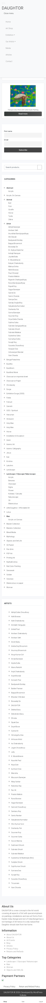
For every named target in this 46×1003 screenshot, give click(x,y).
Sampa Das (12, 299)
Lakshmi (9, 465)
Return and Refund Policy (29, 986)
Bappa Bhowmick (15, 243)
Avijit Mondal (16, 676)
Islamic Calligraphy (13, 449)
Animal (9, 200)
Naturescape (13, 497)
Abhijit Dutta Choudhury (20, 612)
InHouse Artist (16, 739)
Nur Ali (13, 790)
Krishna (9, 461)
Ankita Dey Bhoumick (19, 646)
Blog (8, 943)
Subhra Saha (13, 322)
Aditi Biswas (16, 616)
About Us (10, 937)
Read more (23, 114)
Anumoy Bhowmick (18, 650)
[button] (42, 3)
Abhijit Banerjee (14, 227)
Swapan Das (13, 349)
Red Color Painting (13, 566)
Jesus (8, 453)
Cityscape (12, 484)
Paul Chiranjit (13, 273)
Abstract (9, 188)
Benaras (11, 481)
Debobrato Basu (17, 714)
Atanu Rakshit (16, 667)
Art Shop (9, 28)
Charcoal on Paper (13, 381)
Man (8, 516)
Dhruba (14, 718)
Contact (9, 61)
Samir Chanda (13, 296)
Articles (9, 55)
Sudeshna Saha (14, 336)
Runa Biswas (16, 799)
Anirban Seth (13, 230)
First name (8, 131)
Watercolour (13, 504)
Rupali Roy (12, 286)
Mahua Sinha (13, 266)
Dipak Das (15, 722)
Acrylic (11, 191)
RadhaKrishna (11, 562)
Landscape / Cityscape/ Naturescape (21, 474)
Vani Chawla (13, 355)
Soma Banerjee (14, 313)
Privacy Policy (12, 949)
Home (8, 22)
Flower (11, 490)
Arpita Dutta (15, 663)
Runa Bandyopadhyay (16, 283)
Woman (9, 587)
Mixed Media (11, 532)
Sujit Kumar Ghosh (18, 866)
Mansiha (14, 773)
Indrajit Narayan (14, 253)
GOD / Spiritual (12, 410)
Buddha (9, 364)
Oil (9, 500)
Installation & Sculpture (15, 436)
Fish (10, 206)
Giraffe (11, 210)
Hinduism (10, 419)
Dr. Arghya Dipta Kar (15, 250)
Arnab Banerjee (17, 659)
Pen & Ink (9, 549)
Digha (10, 487)
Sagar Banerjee (14, 290)
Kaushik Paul (16, 760)
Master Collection (13, 524)
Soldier (9, 575)
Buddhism (10, 368)
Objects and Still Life (14, 541)
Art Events (10, 940)
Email (6, 140)
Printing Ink (10, 558)
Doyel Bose (15, 727)
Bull (9, 203)
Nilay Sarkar (15, 782)
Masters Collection (13, 528)
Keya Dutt (14, 765)
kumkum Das (16, 769)
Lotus (8, 512)
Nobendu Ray (16, 786)
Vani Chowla (16, 887)
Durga (8, 389)
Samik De (12, 293)
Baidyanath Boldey (15, 240)
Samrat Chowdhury (18, 807)
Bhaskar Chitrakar (18, 697)
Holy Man (10, 423)
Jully (13, 752)
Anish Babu (15, 642)
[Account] (38, 74)
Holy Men (10, 427)
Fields (8, 398)
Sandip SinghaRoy (15, 303)
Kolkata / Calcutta (15, 494)
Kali (7, 457)
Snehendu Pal (13, 309)
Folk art (9, 402)
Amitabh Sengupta (18, 625)
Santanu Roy (16, 811)
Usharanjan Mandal (15, 352)
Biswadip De (13, 247)
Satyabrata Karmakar (16, 306)
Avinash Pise (16, 680)
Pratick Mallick (13, 276)
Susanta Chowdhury (16, 345)
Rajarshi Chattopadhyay (17, 280)
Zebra (10, 219)
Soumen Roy (13, 316)
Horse (10, 213)
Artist (8, 224)
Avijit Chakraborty (18, 672)
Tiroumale (15, 883)
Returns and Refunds (14, 951)
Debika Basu (16, 710)
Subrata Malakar (14, 332)
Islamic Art (10, 444)
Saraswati (10, 570)
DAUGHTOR (15, 705)
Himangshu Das (17, 735)
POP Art (9, 553)
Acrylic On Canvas (13, 195)
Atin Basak (12, 237)
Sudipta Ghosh (17, 862)
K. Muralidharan (14, 260)
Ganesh (9, 406)
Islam (8, 440)
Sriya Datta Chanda (15, 319)
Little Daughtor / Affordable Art (18, 508)
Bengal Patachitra (13, 360)
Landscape (10, 470)
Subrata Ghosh (14, 329)
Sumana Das (16, 871)
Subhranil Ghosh (17, 845)
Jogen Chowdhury (18, 748)
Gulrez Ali (14, 731)
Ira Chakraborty (17, 743)
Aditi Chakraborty (17, 621)
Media (8, 48)
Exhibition (9, 35)
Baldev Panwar (17, 688)
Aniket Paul (15, 629)
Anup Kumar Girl (17, 655)
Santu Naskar (16, 815)
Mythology (10, 536)
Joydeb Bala (13, 257)
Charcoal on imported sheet (17, 377)
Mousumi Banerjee (18, 777)
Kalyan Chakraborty (15, 263)
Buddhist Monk (12, 372)
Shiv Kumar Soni (17, 824)
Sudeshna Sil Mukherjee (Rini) (22, 858)
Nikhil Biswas (13, 270)
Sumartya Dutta (14, 339)
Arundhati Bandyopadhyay (18, 234)
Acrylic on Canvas (15, 520)
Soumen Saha (16, 837)
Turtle (10, 216)
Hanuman (10, 415)
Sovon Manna (16, 841)
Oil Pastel (10, 545)
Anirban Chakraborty (19, 633)
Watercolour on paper (14, 583)
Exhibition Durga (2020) (15, 393)
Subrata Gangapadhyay (17, 326)
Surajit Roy (12, 342)
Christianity (10, 385)
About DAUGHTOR (13, 934)
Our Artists (10, 41)
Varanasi (9, 579)
